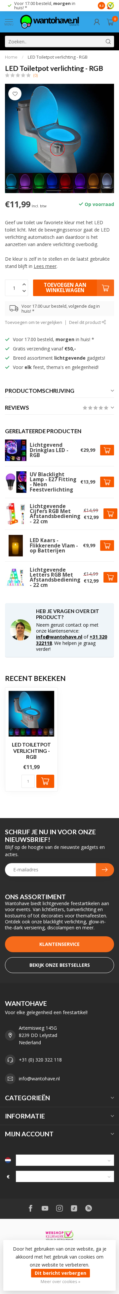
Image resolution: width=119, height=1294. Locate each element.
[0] (110, 21)
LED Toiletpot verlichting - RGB (58, 57)
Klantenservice (59, 944)
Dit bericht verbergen (60, 1273)
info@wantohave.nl (59, 637)
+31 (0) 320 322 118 (40, 1060)
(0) (35, 75)
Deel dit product (85, 322)
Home (11, 57)
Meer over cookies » (60, 1281)
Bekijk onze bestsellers (59, 965)
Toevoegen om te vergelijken (33, 322)
